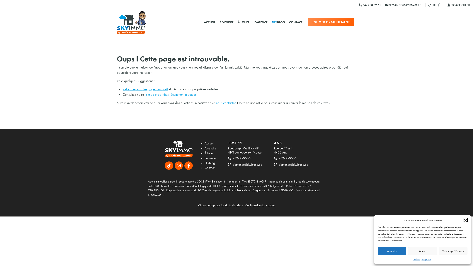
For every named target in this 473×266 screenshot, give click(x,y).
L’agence (261, 22)
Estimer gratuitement (331, 22)
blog (278, 22)
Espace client (460, 5)
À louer (244, 22)
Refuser (423, 251)
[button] (465, 220)
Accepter (392, 251)
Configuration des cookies (260, 205)
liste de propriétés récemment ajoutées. (171, 94)
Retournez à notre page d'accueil (145, 89)
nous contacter (226, 102)
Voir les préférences (453, 251)
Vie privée (426, 259)
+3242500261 (242, 158)
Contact (295, 22)
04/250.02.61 (371, 5)
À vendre (227, 22)
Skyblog (210, 163)
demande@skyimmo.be (404, 5)
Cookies (416, 259)
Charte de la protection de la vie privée (220, 205)
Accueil (209, 22)
